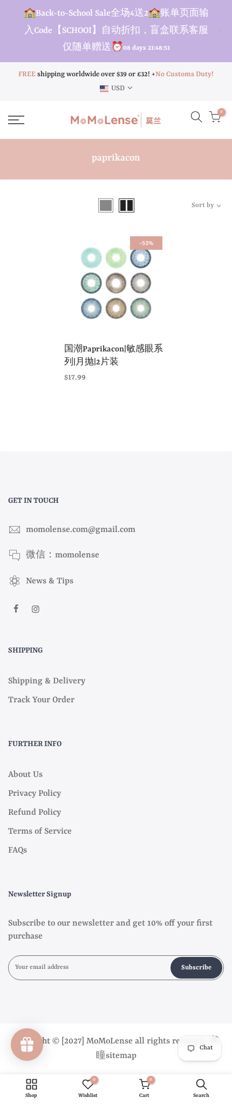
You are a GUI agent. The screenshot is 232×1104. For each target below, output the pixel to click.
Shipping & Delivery (46, 681)
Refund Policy (34, 812)
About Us (25, 775)
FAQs (17, 850)
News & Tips (49, 581)
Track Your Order (41, 700)
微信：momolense (62, 555)
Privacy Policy (34, 794)
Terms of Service (40, 831)
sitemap (121, 1056)
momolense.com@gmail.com (80, 530)
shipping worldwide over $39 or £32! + (86, 74)
